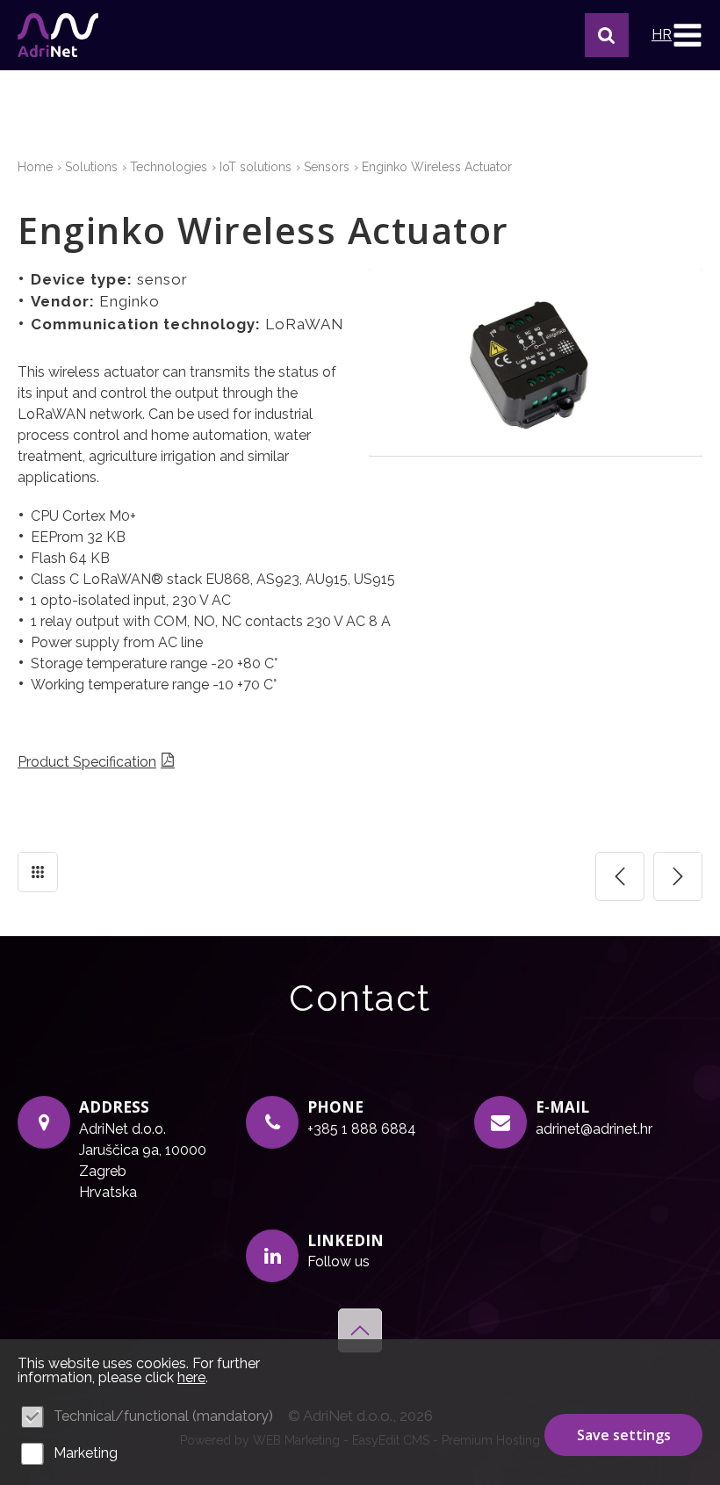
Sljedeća (677, 876)
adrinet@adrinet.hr (594, 1129)
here (191, 1377)
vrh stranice (360, 1330)
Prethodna (619, 876)
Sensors (326, 167)
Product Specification (87, 761)
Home (35, 167)
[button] (607, 35)
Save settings (624, 1435)
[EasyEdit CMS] (58, 35)
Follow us (338, 1261)
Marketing (86, 1453)
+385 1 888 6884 (361, 1129)
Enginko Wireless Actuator (437, 167)
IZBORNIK (687, 35)
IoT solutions (256, 167)
